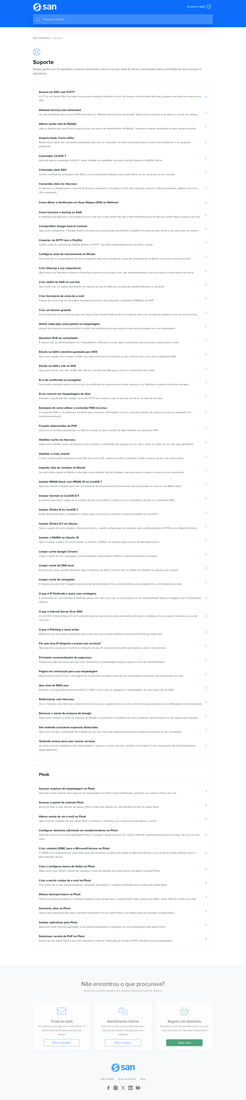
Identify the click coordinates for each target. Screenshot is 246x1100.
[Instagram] (116, 1087)
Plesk (44, 774)
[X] (123, 1087)
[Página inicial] (44, 7)
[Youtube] (138, 1087)
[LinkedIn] (130, 1087)
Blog (143, 1079)
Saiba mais (184, 1043)
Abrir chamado (61, 1043)
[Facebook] (108, 1087)
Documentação (41, 38)
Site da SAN (107, 1079)
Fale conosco (123, 1043)
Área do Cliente (127, 1079)
